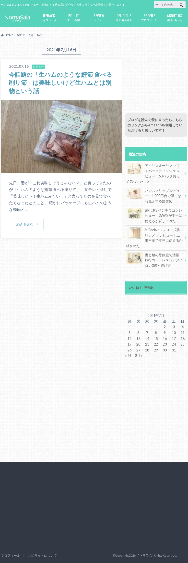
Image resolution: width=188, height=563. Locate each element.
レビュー (99, 17)
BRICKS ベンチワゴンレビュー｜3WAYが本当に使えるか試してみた (163, 215)
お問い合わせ (174, 17)
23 (165, 344)
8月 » (139, 355)
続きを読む (25, 224)
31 (174, 350)
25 (183, 344)
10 (174, 333)
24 (174, 344)
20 (138, 344)
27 (138, 350)
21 (147, 344)
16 (165, 338)
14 (147, 338)
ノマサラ (142, 555)
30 (165, 350)
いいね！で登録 (141, 287)
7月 (31, 35)
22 (156, 344)
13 (138, 338)
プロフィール (149, 17)
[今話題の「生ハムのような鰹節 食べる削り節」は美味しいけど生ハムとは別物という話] (61, 170)
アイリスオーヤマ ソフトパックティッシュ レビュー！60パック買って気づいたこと (153, 173)
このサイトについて (42, 555)
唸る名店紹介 (124, 17)
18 (183, 338)
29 (156, 350)
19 (129, 344)
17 (174, 338)
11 (183, 333)
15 (156, 338)
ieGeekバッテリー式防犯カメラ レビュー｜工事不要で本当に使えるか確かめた (154, 238)
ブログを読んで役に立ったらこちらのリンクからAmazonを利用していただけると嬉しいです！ (155, 125)
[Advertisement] (156, 74)
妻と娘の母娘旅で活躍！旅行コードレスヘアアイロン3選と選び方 (164, 260)
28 (147, 350)
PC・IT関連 (74, 17)
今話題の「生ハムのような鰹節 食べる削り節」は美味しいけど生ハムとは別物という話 (60, 82)
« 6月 (129, 355)
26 (129, 350)
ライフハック (48, 17)
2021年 (21, 35)
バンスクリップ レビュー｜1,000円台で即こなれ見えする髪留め (163, 195)
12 (129, 338)
